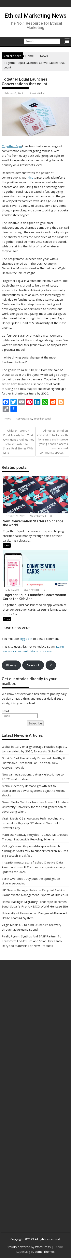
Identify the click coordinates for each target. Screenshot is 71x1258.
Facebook (33, 665)
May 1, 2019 (12, 589)
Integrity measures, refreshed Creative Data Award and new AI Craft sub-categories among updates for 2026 (33, 867)
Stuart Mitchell (37, 93)
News (8, 418)
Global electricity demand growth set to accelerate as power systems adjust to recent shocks (33, 790)
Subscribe (35, 723)
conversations (24, 418)
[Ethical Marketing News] (5, 41)
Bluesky (11, 665)
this (31, 177)
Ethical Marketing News (35, 15)
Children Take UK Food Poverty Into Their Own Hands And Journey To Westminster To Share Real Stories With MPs (18, 442)
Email (5, 711)
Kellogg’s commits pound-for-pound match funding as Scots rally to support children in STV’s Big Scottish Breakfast (35, 850)
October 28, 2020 (15, 516)
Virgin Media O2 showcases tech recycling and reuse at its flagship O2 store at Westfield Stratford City (33, 823)
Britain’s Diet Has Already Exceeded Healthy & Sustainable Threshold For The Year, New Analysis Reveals (33, 762)
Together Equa (12, 146)
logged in (26, 639)
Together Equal (42, 418)
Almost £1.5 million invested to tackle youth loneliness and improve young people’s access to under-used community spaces (52, 441)
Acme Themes (45, 1252)
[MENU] (67, 41)
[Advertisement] (35, 1010)
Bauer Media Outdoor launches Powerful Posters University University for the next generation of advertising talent (35, 806)
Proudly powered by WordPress (29, 1247)
